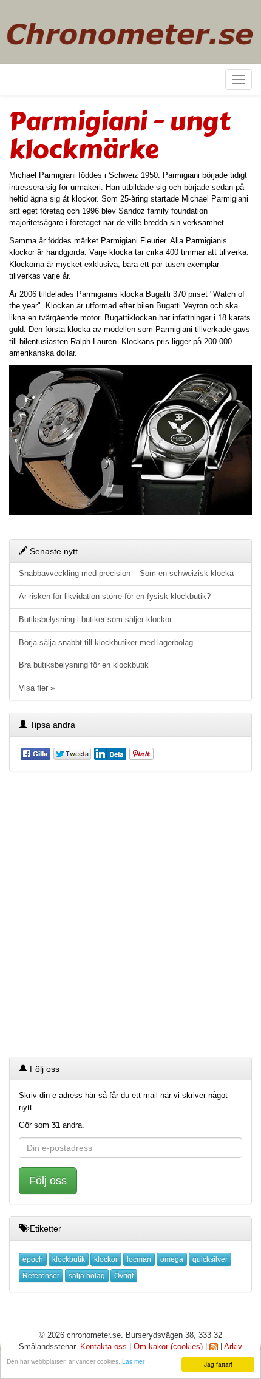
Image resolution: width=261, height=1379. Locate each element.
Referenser (40, 1276)
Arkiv (233, 1346)
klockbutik (68, 1259)
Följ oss (48, 1180)
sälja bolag (87, 1276)
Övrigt (124, 1276)
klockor (106, 1259)
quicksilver (210, 1259)
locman (139, 1259)
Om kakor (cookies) (168, 1346)
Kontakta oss (103, 1346)
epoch (32, 1259)
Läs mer (133, 1361)
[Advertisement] (130, 914)
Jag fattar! (218, 1364)
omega (171, 1259)
